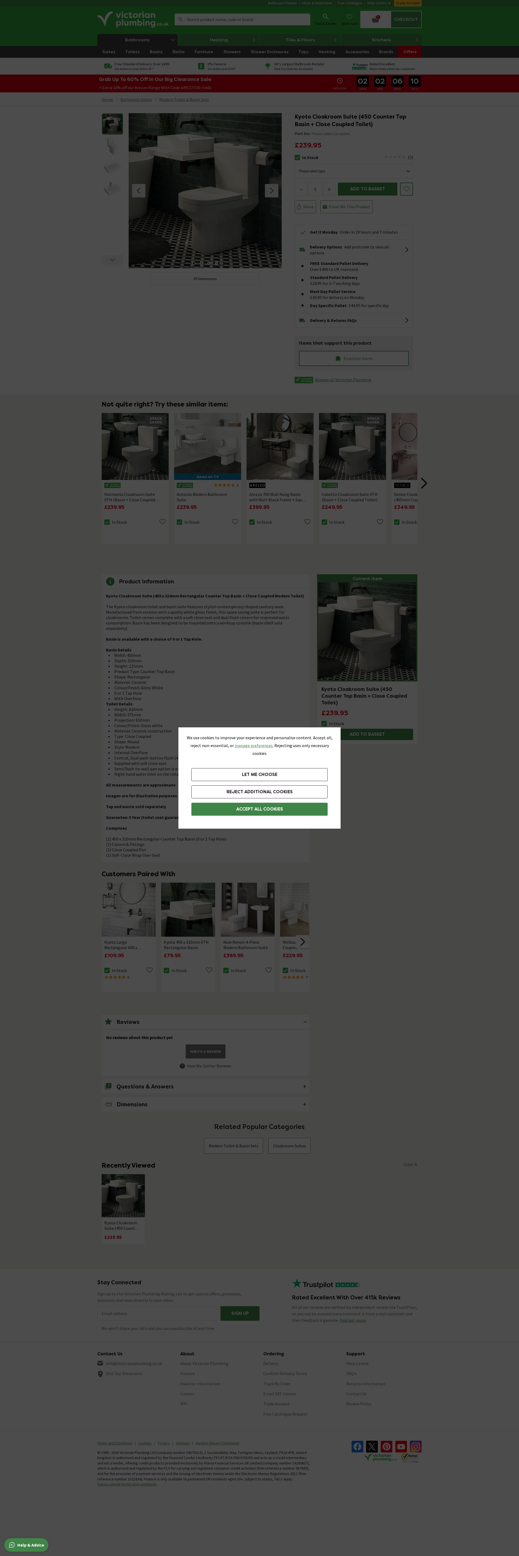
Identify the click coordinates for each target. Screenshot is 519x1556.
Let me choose (259, 774)
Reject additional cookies (260, 792)
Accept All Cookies (259, 809)
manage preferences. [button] (254, 745)
